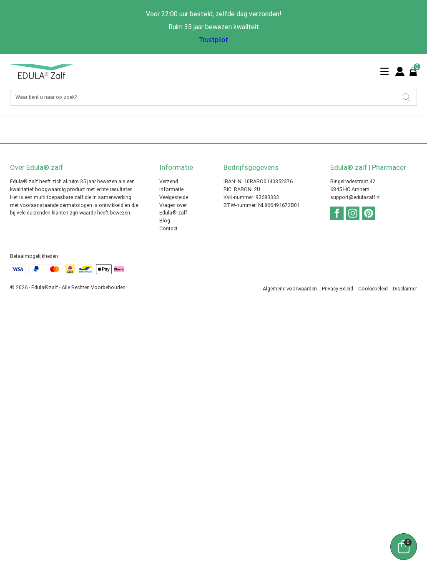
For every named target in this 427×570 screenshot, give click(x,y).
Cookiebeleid (373, 288)
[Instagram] (352, 213)
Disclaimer (405, 288)
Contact (168, 228)
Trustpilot (213, 40)
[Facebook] (337, 213)
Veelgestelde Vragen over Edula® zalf (173, 205)
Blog (164, 220)
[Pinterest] (368, 213)
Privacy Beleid (337, 288)
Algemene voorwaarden (290, 288)
